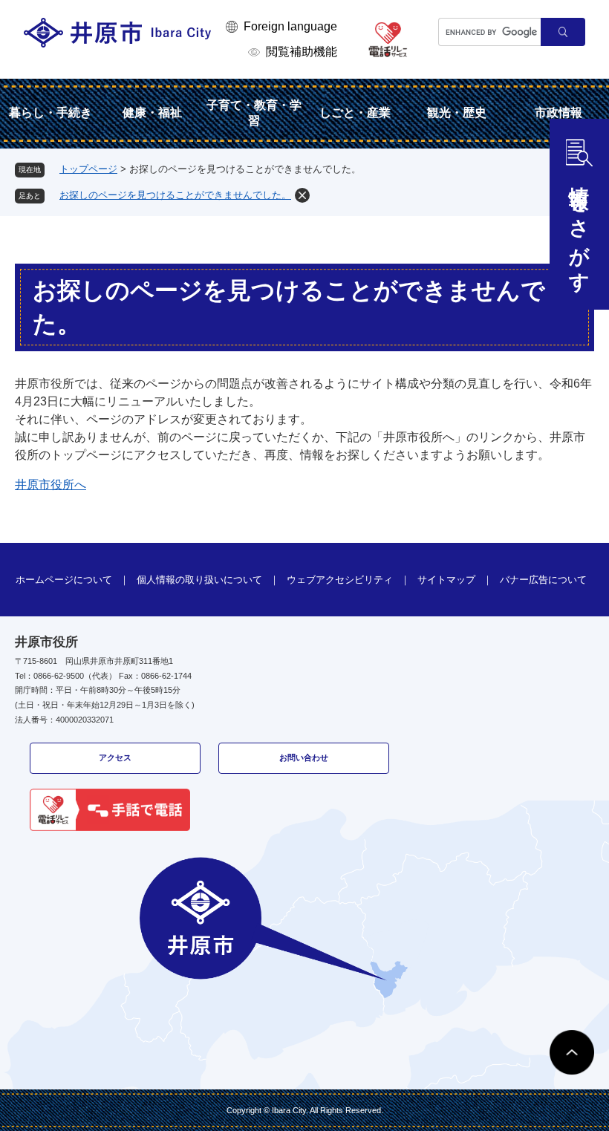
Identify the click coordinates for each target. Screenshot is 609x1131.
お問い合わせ (303, 757)
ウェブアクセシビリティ (340, 579)
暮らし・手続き (50, 112)
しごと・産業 (355, 112)
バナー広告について (543, 579)
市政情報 (558, 112)
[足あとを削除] (302, 195)
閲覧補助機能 (301, 51)
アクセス (115, 757)
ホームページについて (64, 579)
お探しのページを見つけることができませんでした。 (175, 195)
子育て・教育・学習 (254, 113)
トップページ (88, 169)
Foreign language (290, 26)
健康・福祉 (152, 112)
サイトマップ (446, 579)
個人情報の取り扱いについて (199, 579)
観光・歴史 (456, 112)
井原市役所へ (50, 484)
